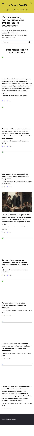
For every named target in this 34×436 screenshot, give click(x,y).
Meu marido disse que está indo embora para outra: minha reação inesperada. (15, 176)
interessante (17, 5)
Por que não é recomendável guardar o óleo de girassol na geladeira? (14, 305)
